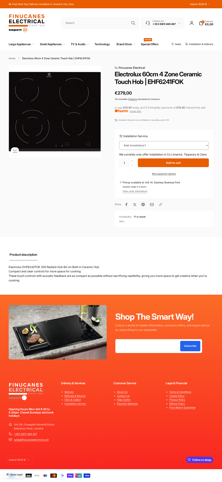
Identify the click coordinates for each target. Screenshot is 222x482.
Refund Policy (177, 403)
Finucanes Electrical (130, 67)
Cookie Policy (177, 395)
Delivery (69, 391)
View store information (135, 191)
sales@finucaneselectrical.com (31, 439)
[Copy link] (160, 204)
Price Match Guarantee (182, 407)
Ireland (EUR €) (198, 4)
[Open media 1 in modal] (55, 112)
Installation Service (75, 403)
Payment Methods (127, 403)
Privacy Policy (177, 399)
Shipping (132, 99)
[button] (206, 23)
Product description (23, 254)
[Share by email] (152, 204)
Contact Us (123, 395)
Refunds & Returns (75, 395)
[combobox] (100, 23)
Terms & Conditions (180, 391)
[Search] (133, 23)
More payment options (164, 173)
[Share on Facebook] (126, 204)
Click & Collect (73, 399)
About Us (122, 391)
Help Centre (123, 399)
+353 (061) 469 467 (25, 433)
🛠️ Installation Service (133, 136)
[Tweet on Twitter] (134, 204)
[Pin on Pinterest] (143, 204)
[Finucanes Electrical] (26, 400)
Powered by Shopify (205, 475)
